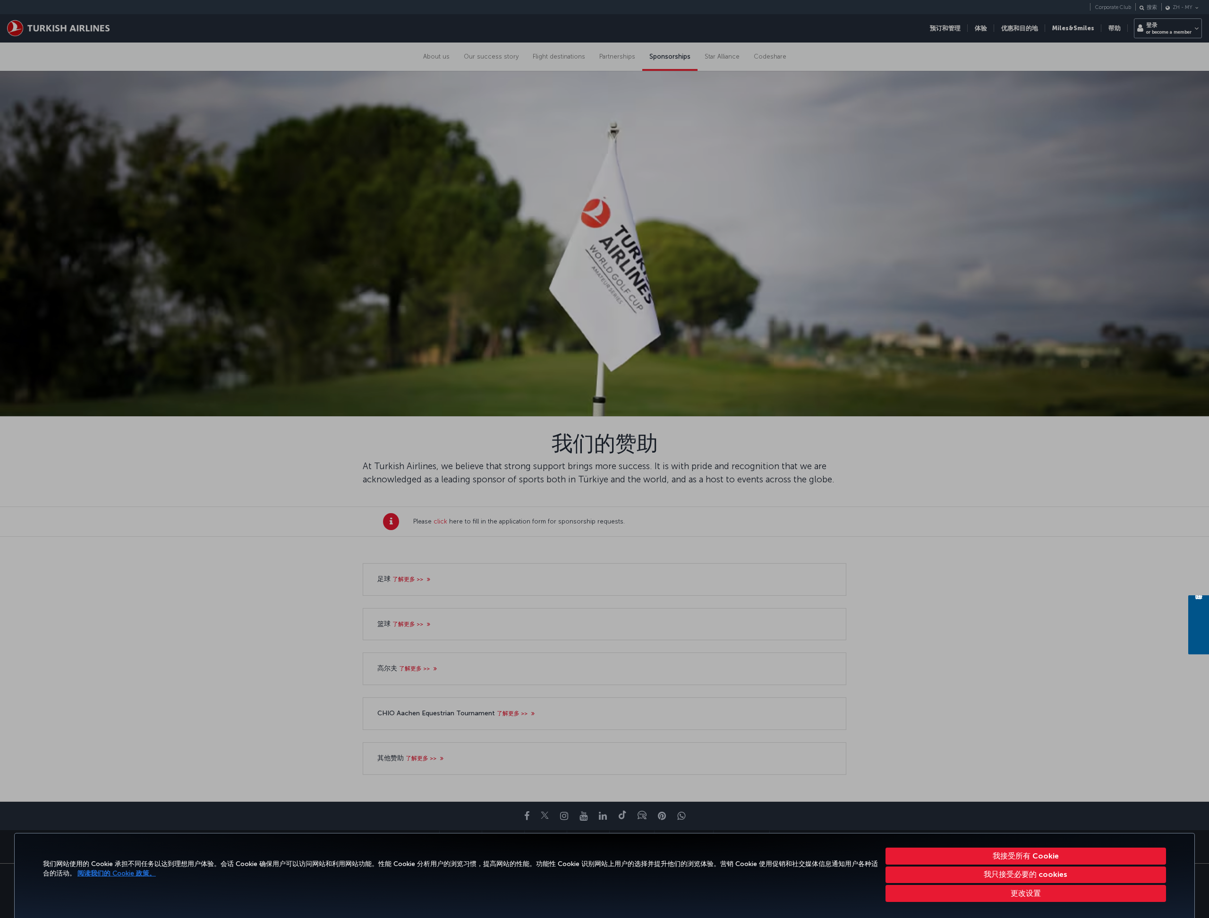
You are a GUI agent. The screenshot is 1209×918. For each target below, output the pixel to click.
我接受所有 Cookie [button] (1026, 855)
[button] (1025, 893)
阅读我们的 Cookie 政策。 (116, 873)
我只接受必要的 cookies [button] (1025, 874)
